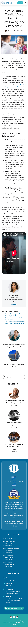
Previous (14, 342)
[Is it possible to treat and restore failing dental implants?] (14, 335)
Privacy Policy (12, 622)
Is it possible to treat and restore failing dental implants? (14, 346)
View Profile (14, 304)
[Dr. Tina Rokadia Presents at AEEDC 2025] (14, 355)
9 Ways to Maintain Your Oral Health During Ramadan (14, 402)
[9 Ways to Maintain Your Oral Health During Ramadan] (14, 393)
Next (14, 362)
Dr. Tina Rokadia (11, 30)
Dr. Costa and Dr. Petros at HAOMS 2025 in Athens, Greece (14, 447)
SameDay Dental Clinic (13, 621)
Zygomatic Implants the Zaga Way (14, 424)
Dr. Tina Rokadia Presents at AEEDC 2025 (14, 366)
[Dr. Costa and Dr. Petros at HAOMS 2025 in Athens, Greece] (14, 437)
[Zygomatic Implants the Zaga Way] (14, 415)
